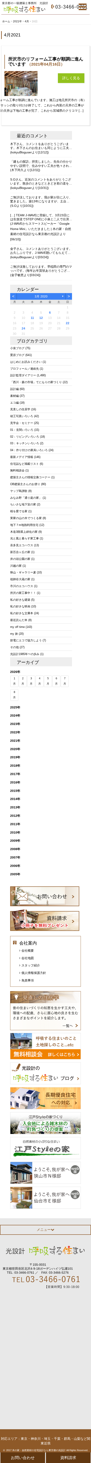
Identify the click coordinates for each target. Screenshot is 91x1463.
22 (67, 323)
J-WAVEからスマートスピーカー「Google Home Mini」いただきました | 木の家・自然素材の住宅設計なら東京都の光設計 (40, 229)
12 (41, 318)
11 (32, 318)
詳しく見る (71, 78)
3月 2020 (41, 296)
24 (23, 328)
